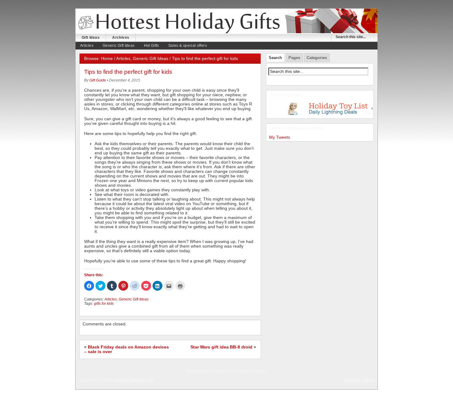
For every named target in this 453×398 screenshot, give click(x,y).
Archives (120, 37)
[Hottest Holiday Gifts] (188, 22)
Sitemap (260, 370)
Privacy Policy (223, 370)
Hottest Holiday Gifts (134, 380)
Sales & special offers (187, 45)
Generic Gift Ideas (119, 45)
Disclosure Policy (199, 370)
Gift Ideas (91, 37)
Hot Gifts (151, 45)
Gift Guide (97, 80)
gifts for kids (104, 303)
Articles (86, 45)
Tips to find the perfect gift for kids (128, 72)
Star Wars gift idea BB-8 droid (221, 347)
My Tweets (279, 137)
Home (107, 58)
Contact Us (243, 370)
